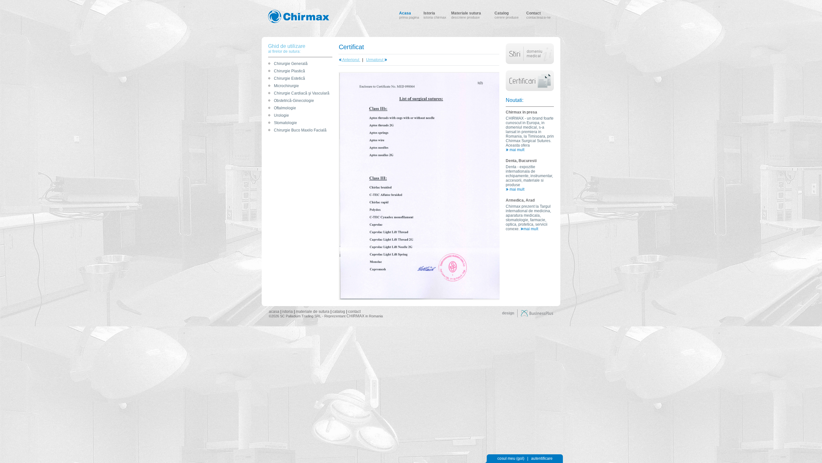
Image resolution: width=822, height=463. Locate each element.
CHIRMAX (355, 316)
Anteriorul (351, 60)
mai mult (516, 150)
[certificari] (530, 69)
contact (354, 311)
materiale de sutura (312, 311)
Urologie (281, 115)
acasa (274, 311)
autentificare (542, 458)
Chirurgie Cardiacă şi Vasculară (301, 93)
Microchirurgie (286, 86)
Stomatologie (285, 123)
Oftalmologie (285, 108)
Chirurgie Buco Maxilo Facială (300, 130)
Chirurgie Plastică (289, 71)
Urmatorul (375, 60)
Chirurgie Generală (291, 63)
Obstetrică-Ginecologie (294, 100)
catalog (338, 311)
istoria (287, 311)
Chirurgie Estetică (289, 78)
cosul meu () (510, 458)
